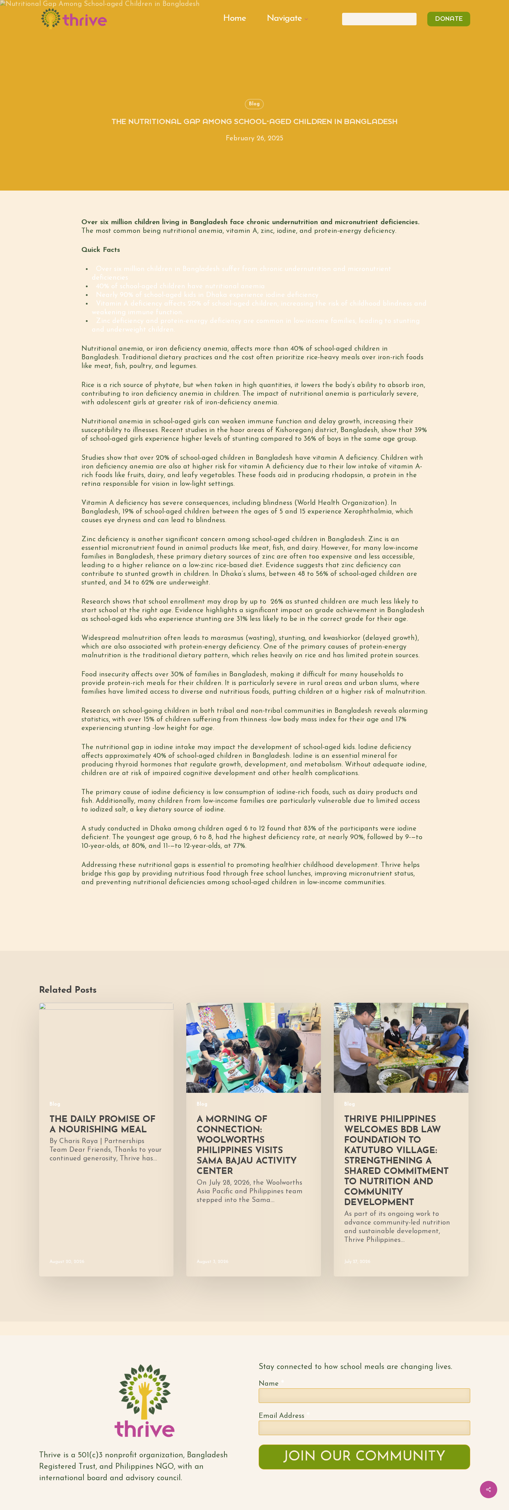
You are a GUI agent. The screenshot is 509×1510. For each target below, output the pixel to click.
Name (271, 1383)
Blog (254, 104)
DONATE (449, 19)
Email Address (284, 1416)
